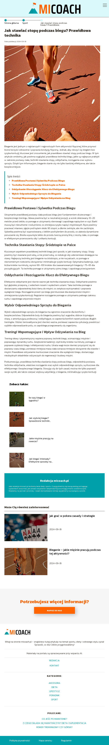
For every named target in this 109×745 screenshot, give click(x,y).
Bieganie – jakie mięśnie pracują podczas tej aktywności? (75, 551)
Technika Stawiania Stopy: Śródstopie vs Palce (38, 185)
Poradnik (54, 695)
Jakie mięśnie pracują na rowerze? (41, 440)
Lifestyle (54, 691)
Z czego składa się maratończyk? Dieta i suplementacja (54, 723)
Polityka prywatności (20, 740)
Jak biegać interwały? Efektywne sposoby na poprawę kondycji (40, 460)
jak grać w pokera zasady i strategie (72, 516)
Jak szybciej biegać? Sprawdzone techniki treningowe (39, 420)
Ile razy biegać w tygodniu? (37, 399)
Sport (25, 23)
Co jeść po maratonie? (54, 719)
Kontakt (54, 665)
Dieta (54, 687)
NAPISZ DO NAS (54, 610)
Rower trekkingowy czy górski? (54, 727)
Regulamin (66, 740)
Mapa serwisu (45, 740)
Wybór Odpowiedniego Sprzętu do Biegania (36, 193)
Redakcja (54, 660)
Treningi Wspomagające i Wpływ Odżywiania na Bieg (41, 198)
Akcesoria (54, 683)
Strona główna (11, 23)
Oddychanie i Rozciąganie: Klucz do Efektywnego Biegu (43, 189)
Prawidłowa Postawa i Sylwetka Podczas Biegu (38, 180)
